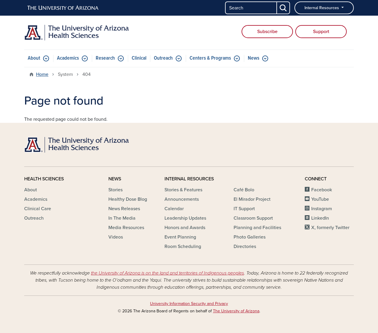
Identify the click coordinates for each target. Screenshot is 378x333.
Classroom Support (253, 218)
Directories (245, 246)
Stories (115, 190)
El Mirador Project (252, 199)
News (253, 58)
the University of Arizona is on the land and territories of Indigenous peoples (167, 273)
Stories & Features (183, 190)
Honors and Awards (184, 228)
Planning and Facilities (257, 228)
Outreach (163, 58)
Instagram (321, 209)
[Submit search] (283, 7)
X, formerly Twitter (330, 228)
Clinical (139, 58)
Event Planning (180, 237)
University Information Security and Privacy (189, 303)
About (34, 58)
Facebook (321, 190)
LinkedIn (320, 218)
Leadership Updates (185, 218)
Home (42, 74)
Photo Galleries (249, 237)
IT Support (244, 209)
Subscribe (267, 32)
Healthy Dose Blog (127, 199)
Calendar (174, 209)
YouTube (320, 199)
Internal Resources (322, 7)
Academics (68, 58)
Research (105, 58)
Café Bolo (244, 190)
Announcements (181, 199)
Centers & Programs (210, 58)
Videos (115, 237)
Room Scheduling (182, 246)
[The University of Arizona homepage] (63, 8)
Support (321, 32)
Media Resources (126, 228)
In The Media (122, 218)
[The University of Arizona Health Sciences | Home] (76, 32)
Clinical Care (37, 209)
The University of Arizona (236, 311)
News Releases (124, 209)
